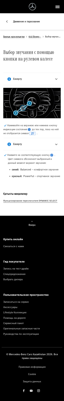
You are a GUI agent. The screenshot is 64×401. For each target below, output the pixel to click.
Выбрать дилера (13, 279)
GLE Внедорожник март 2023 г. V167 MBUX (35, 36)
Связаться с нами (13, 246)
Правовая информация (32, 366)
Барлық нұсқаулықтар (14, 36)
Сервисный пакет (13, 323)
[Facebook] (24, 391)
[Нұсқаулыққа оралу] (8, 21)
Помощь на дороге (14, 317)
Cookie (32, 374)
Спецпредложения (14, 274)
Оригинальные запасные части (21, 328)
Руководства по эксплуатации (21, 333)
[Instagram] (39, 391)
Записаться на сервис (16, 301)
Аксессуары (10, 307)
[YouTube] (31, 391)
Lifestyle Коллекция (14, 312)
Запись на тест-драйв (16, 268)
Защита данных (32, 381)
